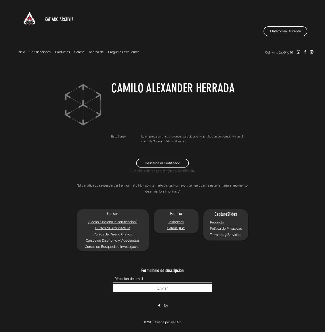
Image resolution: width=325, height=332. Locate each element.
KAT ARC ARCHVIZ (59, 19)
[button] (40, 52)
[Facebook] (305, 52)
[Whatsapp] (298, 52)
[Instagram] (312, 52)
